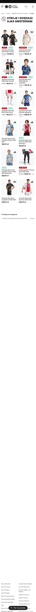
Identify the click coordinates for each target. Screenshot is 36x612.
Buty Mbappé (5, 593)
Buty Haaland (5, 590)
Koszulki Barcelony (24, 587)
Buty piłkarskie (5, 584)
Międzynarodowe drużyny (20, 13)
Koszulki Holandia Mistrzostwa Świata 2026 (14, 218)
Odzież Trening (23, 598)
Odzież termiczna (24, 594)
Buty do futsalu (5, 587)
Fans (2, 13)
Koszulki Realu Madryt (25, 584)
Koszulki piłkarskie (24, 604)
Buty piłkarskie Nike (7, 602)
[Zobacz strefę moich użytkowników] (33, 7)
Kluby (8, 13)
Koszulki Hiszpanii (24, 601)
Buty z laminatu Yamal (7, 596)
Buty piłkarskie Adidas (8, 599)
